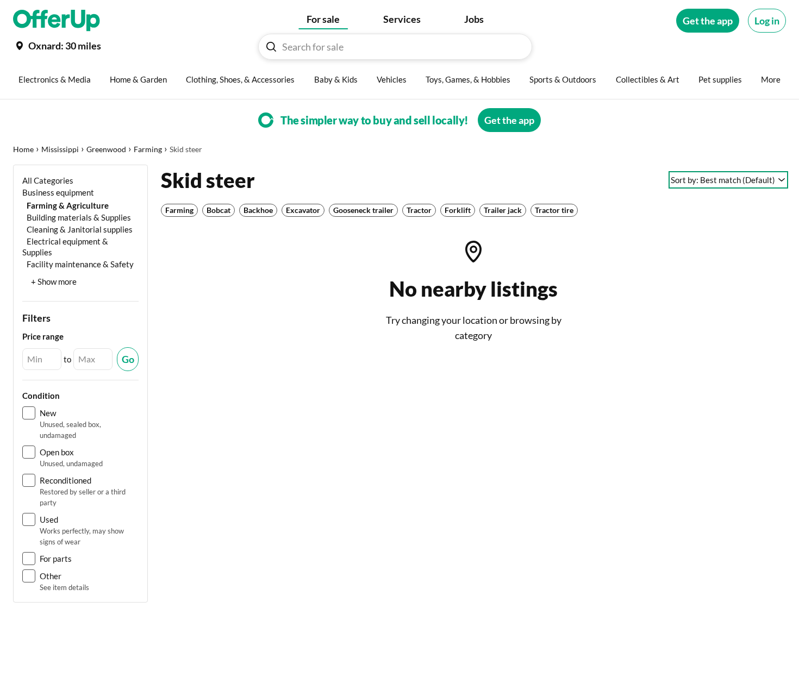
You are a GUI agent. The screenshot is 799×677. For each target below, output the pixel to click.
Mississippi (60, 149)
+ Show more (54, 281)
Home (23, 149)
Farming (148, 149)
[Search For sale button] (271, 46)
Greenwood (106, 149)
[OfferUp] (56, 21)
